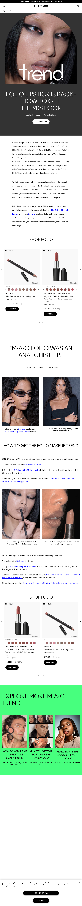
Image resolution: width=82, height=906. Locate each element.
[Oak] (19, 289)
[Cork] (23, 289)
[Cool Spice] (30, 289)
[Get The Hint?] (72, 289)
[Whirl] (9, 289)
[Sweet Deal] (68, 289)
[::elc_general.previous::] (6, 290)
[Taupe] (54, 289)
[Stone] (27, 289)
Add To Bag (12, 309)
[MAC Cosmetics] (41, 6)
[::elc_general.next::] (38, 290)
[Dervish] (12, 289)
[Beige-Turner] (34, 289)
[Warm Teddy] (58, 289)
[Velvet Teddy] (47, 289)
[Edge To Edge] (16, 289)
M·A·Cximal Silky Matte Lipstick (25, 470)
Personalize (41, 900)
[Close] (79, 882)
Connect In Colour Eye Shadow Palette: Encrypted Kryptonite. (50, 583)
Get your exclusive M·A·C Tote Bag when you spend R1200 (41, 1)
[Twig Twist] (65, 289)
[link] (14, 741)
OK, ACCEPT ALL (41, 893)
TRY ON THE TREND (41, 121)
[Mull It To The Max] (50, 289)
